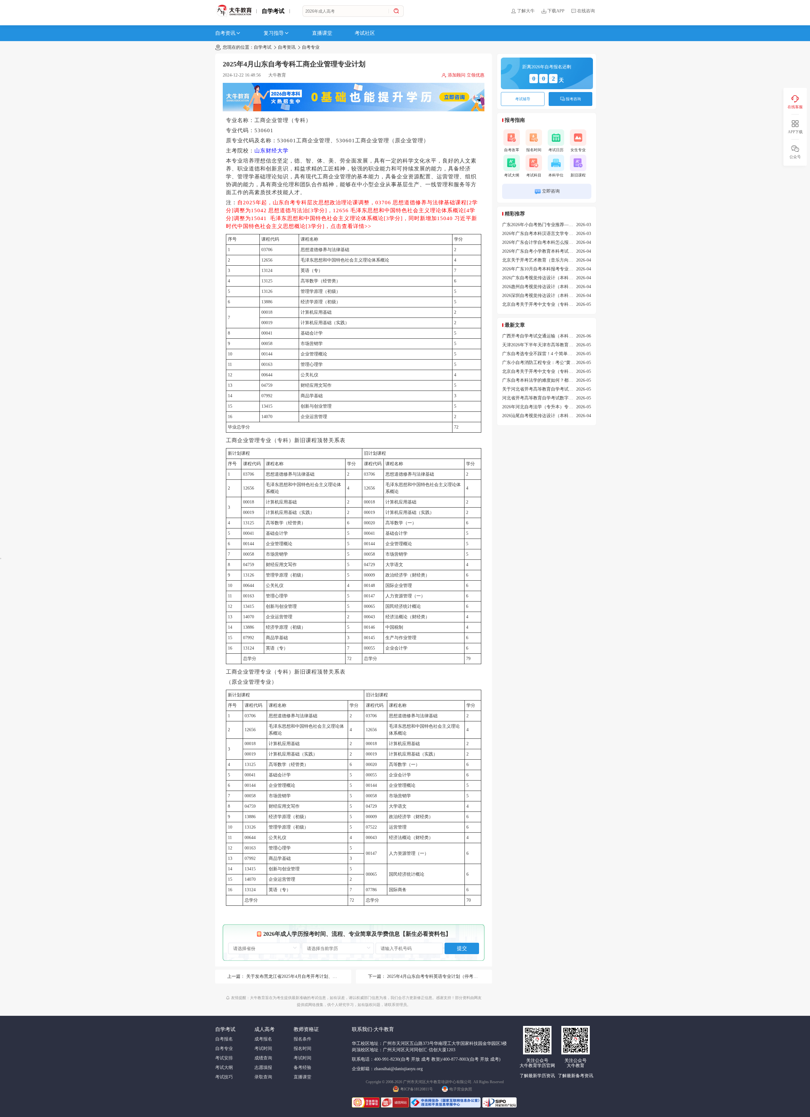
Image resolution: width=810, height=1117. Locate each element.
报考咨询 (573, 99)
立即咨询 (551, 191)
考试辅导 (522, 99)
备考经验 (302, 1067)
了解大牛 (526, 11)
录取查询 (263, 1077)
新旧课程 (578, 175)
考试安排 (224, 1058)
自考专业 (311, 47)
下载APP (555, 11)
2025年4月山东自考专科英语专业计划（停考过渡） (437, 976)
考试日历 (556, 150)
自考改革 (511, 150)
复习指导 (274, 33)
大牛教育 (277, 75)
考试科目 (533, 175)
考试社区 (365, 33)
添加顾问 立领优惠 (466, 75)
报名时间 (533, 150)
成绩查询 (263, 1058)
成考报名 (263, 1039)
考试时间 (263, 1048)
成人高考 (264, 1029)
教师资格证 (306, 1029)
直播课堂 (322, 33)
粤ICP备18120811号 (416, 1089)
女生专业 (578, 150)
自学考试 (273, 11)
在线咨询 (586, 11)
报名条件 (302, 1039)
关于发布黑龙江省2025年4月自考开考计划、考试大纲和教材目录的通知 (316, 976)
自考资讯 (225, 33)
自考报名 (224, 1039)
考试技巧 (224, 1077)
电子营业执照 (460, 1089)
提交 (462, 948)
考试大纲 (511, 175)
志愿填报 (263, 1067)
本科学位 (556, 175)
